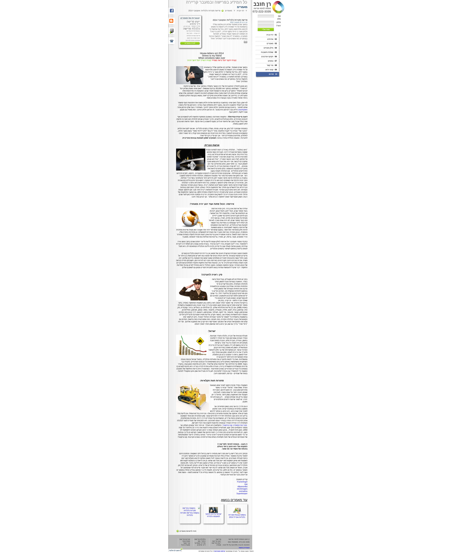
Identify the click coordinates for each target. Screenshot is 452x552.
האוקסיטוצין (242, 110)
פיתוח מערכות (219, 551)
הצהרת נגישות (244, 548)
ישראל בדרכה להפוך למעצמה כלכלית (213, 515)
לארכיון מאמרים (190, 43)
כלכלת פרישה (191, 28)
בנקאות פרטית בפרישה (193, 31)
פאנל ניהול (185, 545)
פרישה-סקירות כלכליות (193, 36)
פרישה (218, 539)
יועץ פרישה (216, 541)
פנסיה (218, 545)
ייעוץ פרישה (193, 21)
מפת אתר (186, 541)
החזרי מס (189, 33)
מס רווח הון (187, 26)
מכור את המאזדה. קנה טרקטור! (234, 425)
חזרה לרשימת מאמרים (188, 531)
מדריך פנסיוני (195, 26)
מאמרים (228, 11)
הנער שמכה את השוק (193, 38)
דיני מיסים (195, 24)
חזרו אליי (266, 29)
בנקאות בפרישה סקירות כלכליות (189, 514)
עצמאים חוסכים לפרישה (193, 40)
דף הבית (240, 11)
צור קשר (186, 543)
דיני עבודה (197, 33)
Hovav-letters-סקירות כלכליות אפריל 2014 (237, 516)
